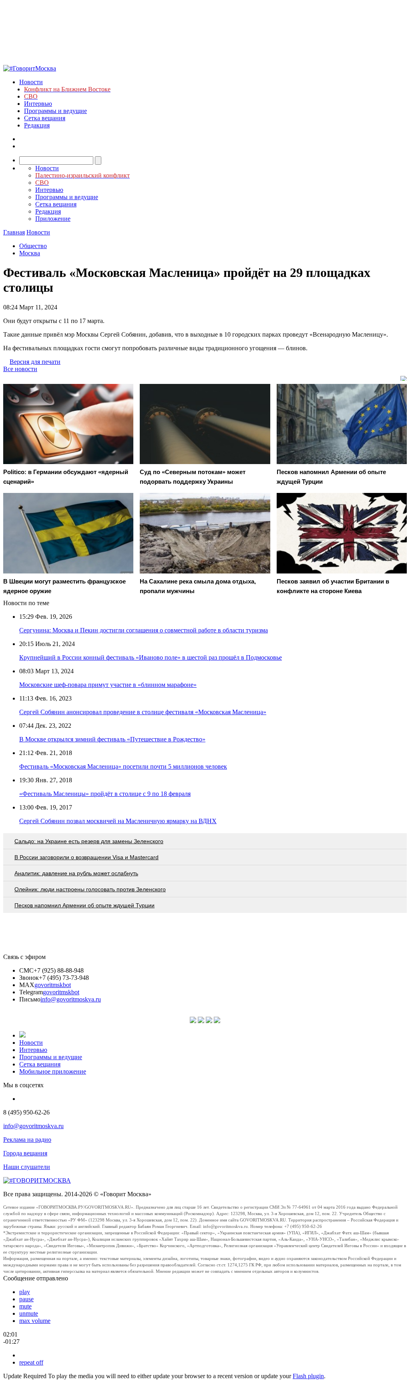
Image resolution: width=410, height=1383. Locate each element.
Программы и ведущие (55, 110)
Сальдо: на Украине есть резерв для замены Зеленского (88, 841)
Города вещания (25, 1153)
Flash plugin (308, 1376)
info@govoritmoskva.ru (70, 999)
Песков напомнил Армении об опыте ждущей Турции (84, 905)
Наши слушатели (26, 1166)
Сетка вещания (44, 118)
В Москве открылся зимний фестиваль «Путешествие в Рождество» (112, 739)
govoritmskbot (52, 984)
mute (25, 1306)
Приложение (52, 218)
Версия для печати (35, 361)
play (24, 1291)
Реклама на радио (27, 1139)
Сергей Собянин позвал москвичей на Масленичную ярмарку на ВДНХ (118, 821)
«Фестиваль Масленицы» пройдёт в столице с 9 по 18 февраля (105, 793)
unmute (28, 1313)
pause (26, 1299)
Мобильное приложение (52, 1071)
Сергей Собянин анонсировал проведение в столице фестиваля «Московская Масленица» (142, 712)
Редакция (37, 125)
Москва (29, 253)
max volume (34, 1320)
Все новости (20, 368)
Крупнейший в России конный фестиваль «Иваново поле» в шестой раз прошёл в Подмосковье (150, 657)
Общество (33, 245)
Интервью (38, 103)
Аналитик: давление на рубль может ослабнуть (76, 873)
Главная (14, 232)
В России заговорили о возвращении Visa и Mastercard (86, 857)
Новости (31, 82)
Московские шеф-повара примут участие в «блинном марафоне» (108, 684)
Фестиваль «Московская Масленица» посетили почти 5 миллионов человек (123, 766)
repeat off (31, 1362)
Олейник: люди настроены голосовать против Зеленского (90, 889)
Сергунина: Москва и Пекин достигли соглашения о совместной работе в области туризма (143, 630)
